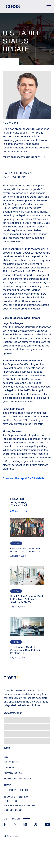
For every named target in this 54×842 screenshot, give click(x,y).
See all (14, 511)
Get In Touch (12, 818)
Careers (9, 767)
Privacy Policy (13, 773)
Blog (16, 543)
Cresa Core (11, 762)
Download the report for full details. (24, 478)
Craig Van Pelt (11, 123)
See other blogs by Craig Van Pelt (21, 157)
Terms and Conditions (18, 778)
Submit (7, 748)
